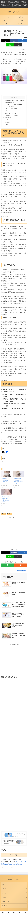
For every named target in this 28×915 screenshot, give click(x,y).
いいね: (8, 122)
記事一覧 (4, 888)
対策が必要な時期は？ (11, 113)
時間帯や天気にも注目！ (12, 115)
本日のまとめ (8, 117)
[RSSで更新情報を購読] (20, 565)
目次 (12, 97)
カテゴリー (4, 893)
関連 (7, 124)
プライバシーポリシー (7, 901)
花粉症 (9, 513)
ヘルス (4, 513)
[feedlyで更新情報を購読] (7, 565)
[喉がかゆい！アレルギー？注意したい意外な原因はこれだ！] (6, 492)
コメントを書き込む (14, 855)
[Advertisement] (14, 532)
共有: (7, 120)
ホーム (3, 884)
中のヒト (4, 897)
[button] (18, 44)
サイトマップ (5, 905)
